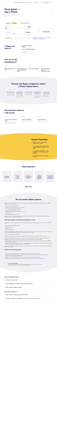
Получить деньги (16, 2)
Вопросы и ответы (27, 2)
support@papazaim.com (37, 97)
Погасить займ (22, 2)
